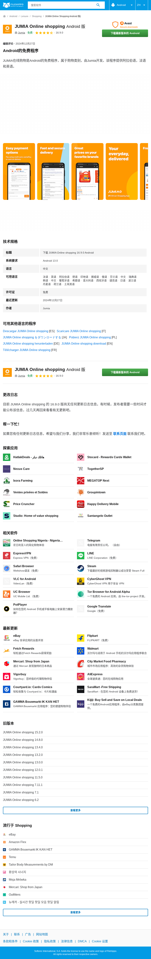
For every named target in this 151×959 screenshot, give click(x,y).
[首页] (4, 16)
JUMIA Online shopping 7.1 (21, 792)
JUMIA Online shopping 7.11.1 (23, 784)
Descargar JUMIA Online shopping (25, 331)
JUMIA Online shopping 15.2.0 (23, 732)
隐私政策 (50, 941)
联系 (17, 934)
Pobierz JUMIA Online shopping (90, 337)
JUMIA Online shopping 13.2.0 (23, 754)
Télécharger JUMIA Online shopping (26, 350)
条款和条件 (10, 941)
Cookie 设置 (100, 941)
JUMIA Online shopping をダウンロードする (32, 337)
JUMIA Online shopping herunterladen (28, 343)
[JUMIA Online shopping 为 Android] (7, 29)
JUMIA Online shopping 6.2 (21, 799)
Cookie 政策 (31, 941)
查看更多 (75, 810)
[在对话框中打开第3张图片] (122, 171)
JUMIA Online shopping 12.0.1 (23, 769)
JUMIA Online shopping (50, 26)
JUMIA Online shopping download (84, 343)
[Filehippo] (13, 5)
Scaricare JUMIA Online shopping (79, 331)
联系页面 (120, 434)
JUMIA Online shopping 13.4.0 (23, 747)
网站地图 (42, 934)
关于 (6, 934)
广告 (28, 934)
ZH (139, 4)
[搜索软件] (98, 5)
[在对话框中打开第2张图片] (87, 171)
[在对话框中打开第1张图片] (53, 171)
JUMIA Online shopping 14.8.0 (23, 739)
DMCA (82, 941)
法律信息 (67, 941)
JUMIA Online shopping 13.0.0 (23, 762)
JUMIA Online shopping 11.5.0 (23, 777)
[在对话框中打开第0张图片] (19, 171)
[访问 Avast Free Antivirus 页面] (125, 24)
